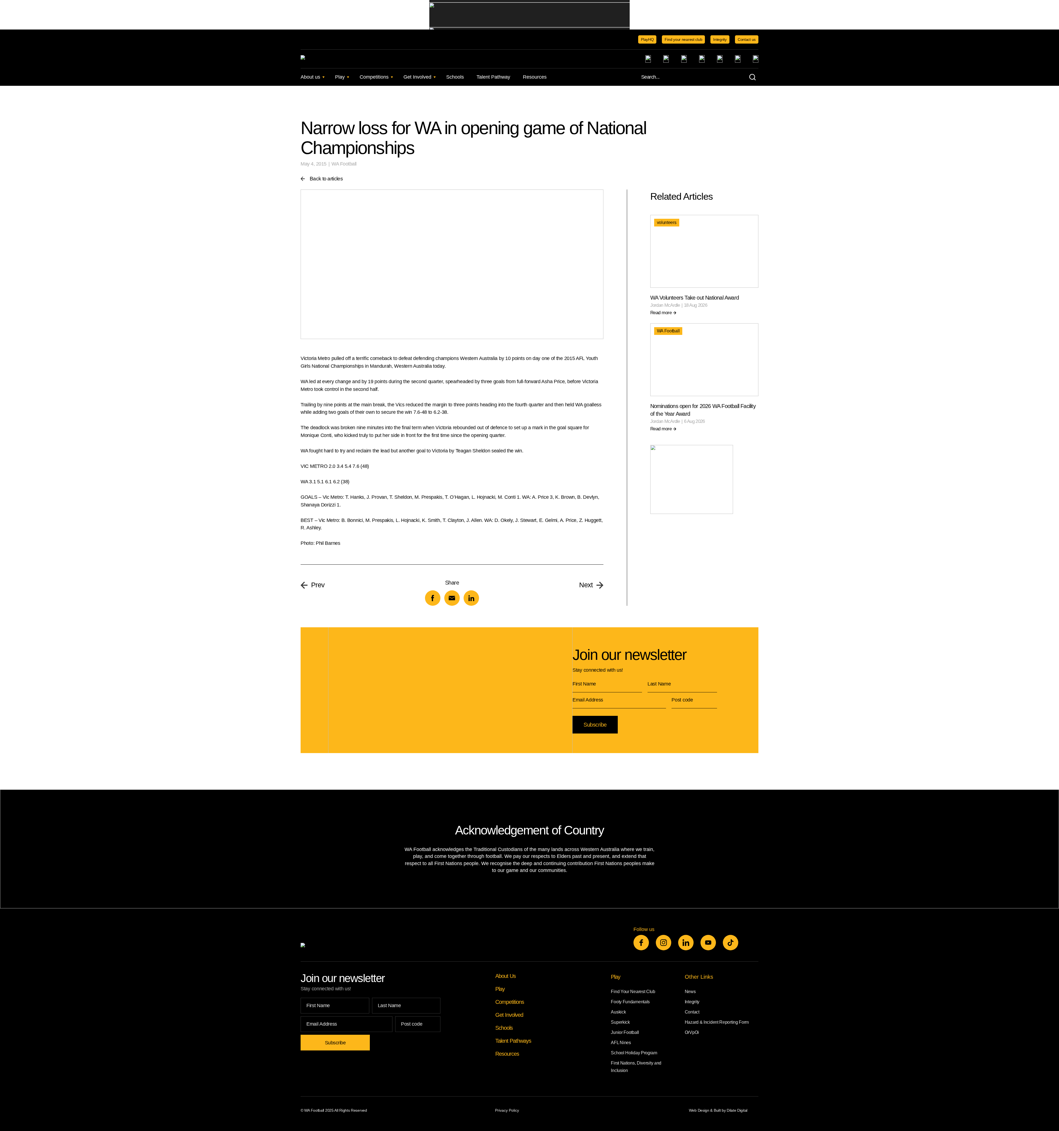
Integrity (719, 39)
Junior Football (625, 1032)
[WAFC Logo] (337, 59)
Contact (692, 1012)
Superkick (620, 1022)
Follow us (643, 929)
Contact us (747, 39)
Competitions (374, 77)
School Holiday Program (634, 1052)
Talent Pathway (493, 77)
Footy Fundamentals (630, 1001)
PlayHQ (647, 39)
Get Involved (417, 77)
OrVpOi (692, 1032)
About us (310, 77)
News (690, 991)
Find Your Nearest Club (633, 991)
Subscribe (595, 725)
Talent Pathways (513, 1041)
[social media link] (641, 942)
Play (340, 77)
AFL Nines (621, 1042)
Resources (535, 77)
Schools (455, 77)
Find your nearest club (683, 39)
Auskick (618, 1012)
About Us (505, 976)
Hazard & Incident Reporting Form (717, 1022)
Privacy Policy (507, 1110)
